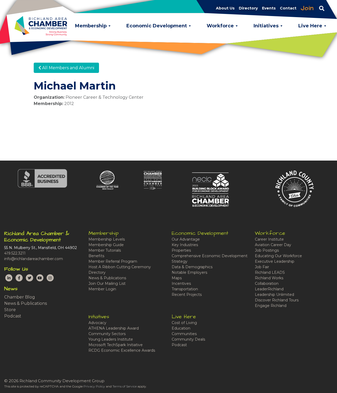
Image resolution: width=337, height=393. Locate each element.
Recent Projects (187, 294)
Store (10, 309)
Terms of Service (124, 386)
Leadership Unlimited (274, 294)
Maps (177, 278)
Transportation (185, 289)
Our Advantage (186, 239)
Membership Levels (106, 239)
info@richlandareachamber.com (33, 258)
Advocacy (97, 322)
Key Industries (185, 244)
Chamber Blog (19, 297)
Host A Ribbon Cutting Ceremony (119, 267)
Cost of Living (184, 322)
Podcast (12, 316)
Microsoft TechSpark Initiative (115, 344)
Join (307, 8)
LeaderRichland (269, 289)
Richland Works (269, 278)
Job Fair (262, 267)
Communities (184, 333)
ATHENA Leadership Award (113, 328)
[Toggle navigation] (322, 8)
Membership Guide (106, 244)
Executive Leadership (274, 261)
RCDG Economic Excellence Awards (121, 350)
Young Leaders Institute (110, 339)
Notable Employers (189, 272)
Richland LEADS (270, 272)
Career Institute (269, 239)
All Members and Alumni (67, 67)
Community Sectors (107, 333)
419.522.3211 (15, 253)
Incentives (181, 283)
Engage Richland (270, 305)
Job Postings (267, 250)
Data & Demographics (192, 267)
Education (181, 328)
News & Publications (25, 303)
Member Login (102, 289)
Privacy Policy (94, 386)
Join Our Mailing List (107, 283)
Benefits (96, 255)
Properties (181, 250)
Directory (97, 272)
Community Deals (188, 339)
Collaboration (267, 283)
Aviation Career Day (273, 244)
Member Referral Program (112, 261)
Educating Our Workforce (278, 255)
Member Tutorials (104, 250)
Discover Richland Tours (277, 300)
